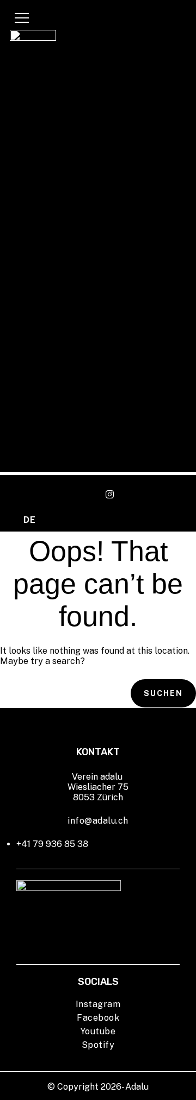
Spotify (98, 1045)
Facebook (98, 1018)
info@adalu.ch (98, 820)
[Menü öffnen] (22, 18)
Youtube (98, 1031)
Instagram (98, 1004)
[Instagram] (110, 495)
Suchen (163, 693)
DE (29, 520)
